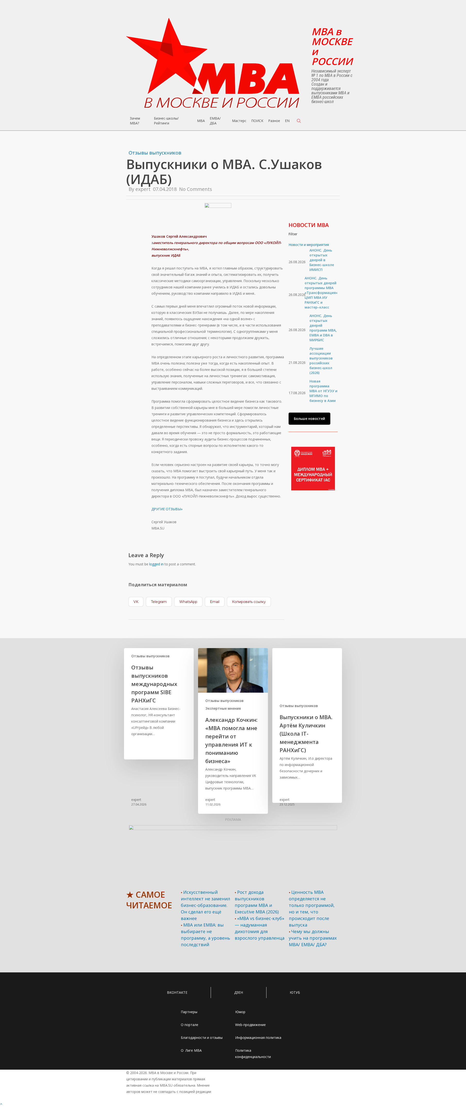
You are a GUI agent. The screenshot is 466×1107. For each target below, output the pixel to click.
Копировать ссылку (249, 602)
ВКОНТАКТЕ (177, 992)
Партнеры (189, 1011)
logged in (156, 564)
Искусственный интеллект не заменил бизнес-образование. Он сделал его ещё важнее (205, 905)
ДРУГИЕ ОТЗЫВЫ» (167, 509)
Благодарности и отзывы (202, 1037)
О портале (189, 1024)
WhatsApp (188, 602)
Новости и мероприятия (309, 244)
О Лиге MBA (191, 1050)
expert (142, 189)
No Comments (195, 189)
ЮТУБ (295, 992)
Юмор (240, 1011)
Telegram (159, 602)
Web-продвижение (250, 1024)
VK (135, 602)
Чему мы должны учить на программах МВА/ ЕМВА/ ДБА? (313, 937)
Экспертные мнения (223, 708)
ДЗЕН (238, 992)
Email (214, 602)
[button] (309, 419)
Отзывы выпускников (155, 152)
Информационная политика (258, 1037)
